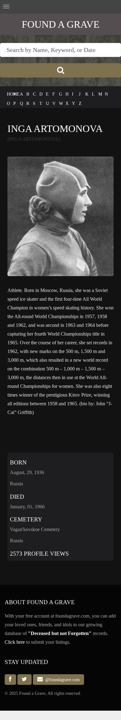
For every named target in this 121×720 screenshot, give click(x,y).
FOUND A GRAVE (61, 24)
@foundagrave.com (61, 679)
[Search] (60, 70)
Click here (15, 642)
